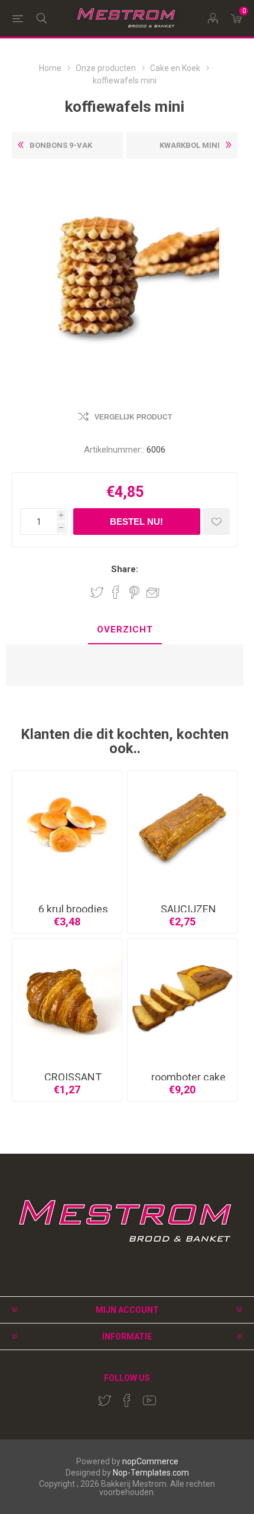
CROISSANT (73, 1077)
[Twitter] (104, 1400)
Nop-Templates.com (151, 1472)
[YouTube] (149, 1400)
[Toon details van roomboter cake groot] (182, 993)
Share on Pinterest (134, 592)
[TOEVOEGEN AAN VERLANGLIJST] (216, 521)
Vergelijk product (133, 417)
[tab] (124, 630)
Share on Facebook (115, 592)
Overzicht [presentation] (125, 629)
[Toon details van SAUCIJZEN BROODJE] (182, 825)
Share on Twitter (96, 592)
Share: (124, 569)
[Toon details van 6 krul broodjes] (67, 825)
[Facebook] (127, 1400)
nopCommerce (150, 1461)
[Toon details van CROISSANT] (67, 993)
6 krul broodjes (73, 909)
